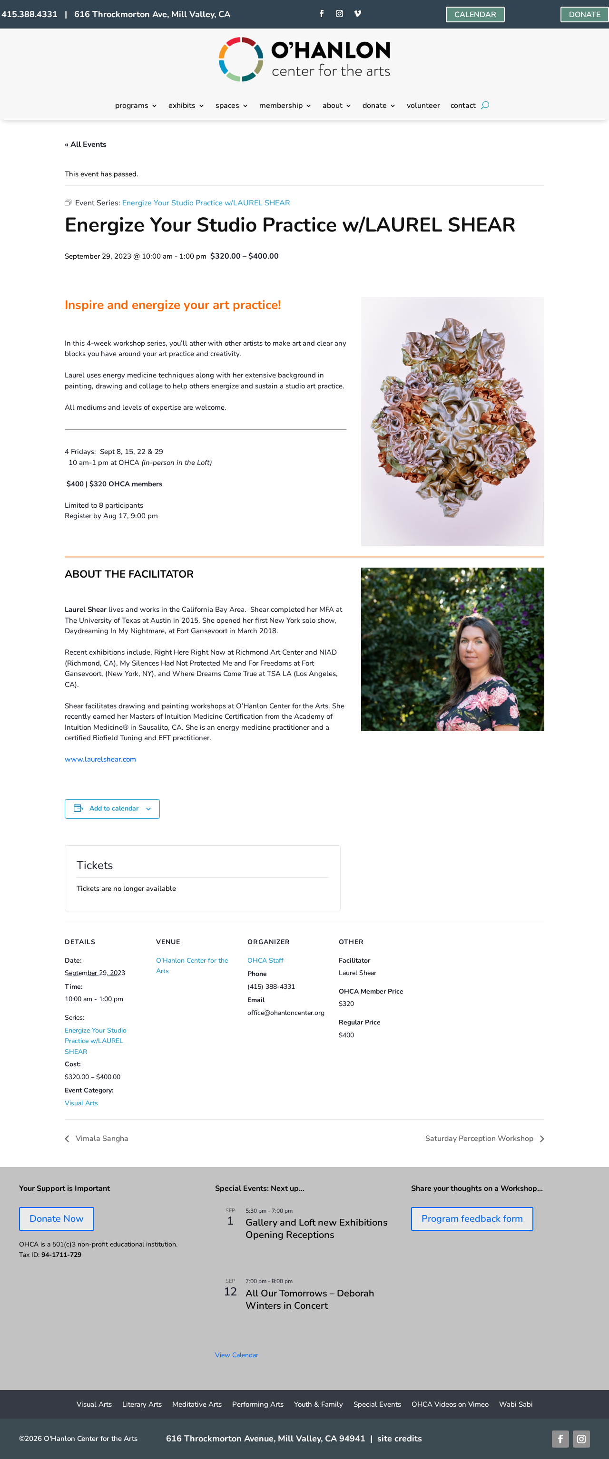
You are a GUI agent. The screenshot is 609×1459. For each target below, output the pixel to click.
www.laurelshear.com (100, 759)
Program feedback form (472, 1218)
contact (463, 106)
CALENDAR (475, 15)
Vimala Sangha (101, 1138)
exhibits (182, 106)
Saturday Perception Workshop (480, 1138)
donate (375, 106)
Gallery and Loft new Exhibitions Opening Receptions (317, 1228)
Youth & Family (318, 1405)
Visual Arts (81, 1103)
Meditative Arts (197, 1405)
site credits (399, 1438)
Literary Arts (142, 1405)
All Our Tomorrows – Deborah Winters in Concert (310, 1299)
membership (281, 106)
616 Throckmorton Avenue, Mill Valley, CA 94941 (265, 1438)
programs (131, 106)
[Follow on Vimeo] (358, 14)
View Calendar (236, 1355)
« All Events (86, 144)
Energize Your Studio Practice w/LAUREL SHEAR (96, 1041)
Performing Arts (258, 1405)
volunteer (423, 106)
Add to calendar (113, 808)
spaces (227, 106)
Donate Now (56, 1218)
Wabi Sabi (516, 1405)
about (333, 106)
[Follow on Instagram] (340, 14)
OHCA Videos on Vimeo (450, 1405)
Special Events (377, 1405)
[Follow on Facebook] (321, 14)
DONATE (584, 15)
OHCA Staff (265, 960)
